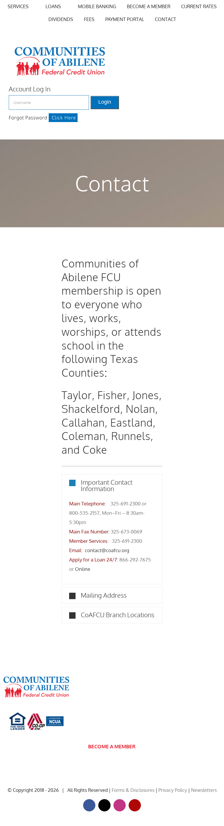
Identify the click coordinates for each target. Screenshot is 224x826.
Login (104, 102)
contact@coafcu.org (107, 550)
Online (82, 569)
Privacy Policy (172, 790)
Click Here (64, 118)
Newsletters (204, 790)
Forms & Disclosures (133, 790)
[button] (112, 485)
